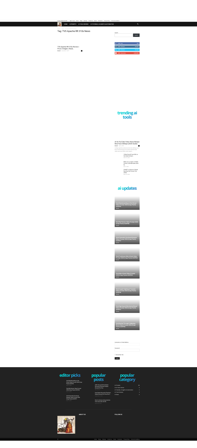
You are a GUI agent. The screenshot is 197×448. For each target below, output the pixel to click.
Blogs (81, 20)
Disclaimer (100, 20)
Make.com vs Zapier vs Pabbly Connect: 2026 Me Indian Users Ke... (131, 163)
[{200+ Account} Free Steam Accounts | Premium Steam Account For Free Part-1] (90, 386)
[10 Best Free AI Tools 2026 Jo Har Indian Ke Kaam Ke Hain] (118, 156)
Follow (137, 46)
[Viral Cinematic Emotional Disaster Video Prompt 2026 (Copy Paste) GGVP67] (127, 235)
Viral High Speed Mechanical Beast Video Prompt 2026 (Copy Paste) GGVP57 (126, 307)
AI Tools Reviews (83, 24)
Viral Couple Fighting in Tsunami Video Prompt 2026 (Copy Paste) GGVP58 (126, 290)
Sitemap (85, 20)
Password (117, 348)
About (95, 20)
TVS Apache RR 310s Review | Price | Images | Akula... (68, 49)
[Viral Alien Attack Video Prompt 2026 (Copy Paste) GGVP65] (127, 270)
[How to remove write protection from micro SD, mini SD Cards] (88, 402)
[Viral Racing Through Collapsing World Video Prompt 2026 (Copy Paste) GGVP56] (127, 321)
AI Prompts (73, 24)
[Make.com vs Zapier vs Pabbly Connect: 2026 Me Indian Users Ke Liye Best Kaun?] (118, 163)
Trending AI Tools (127, 115)
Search (116, 32)
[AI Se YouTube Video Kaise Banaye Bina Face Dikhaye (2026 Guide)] (127, 131)
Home (77, 20)
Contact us (90, 20)
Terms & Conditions (115, 20)
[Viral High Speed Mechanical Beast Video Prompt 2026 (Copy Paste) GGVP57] (127, 304)
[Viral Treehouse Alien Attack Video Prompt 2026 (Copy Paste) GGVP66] (127, 252)
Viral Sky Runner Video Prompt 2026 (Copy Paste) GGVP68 (127, 222)
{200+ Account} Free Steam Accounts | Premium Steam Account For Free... (101, 386)
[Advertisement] (37, 9)
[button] (138, 24)
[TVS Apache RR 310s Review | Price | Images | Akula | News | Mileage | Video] (69, 40)
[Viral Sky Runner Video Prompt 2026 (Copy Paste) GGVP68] (127, 218)
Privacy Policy (107, 20)
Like (138, 43)
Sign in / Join (72, 20)
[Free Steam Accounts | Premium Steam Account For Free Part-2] (90, 394)
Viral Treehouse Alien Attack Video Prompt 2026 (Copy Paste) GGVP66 (127, 257)
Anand (58, 52)
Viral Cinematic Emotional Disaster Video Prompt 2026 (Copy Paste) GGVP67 (126, 239)
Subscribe (136, 53)
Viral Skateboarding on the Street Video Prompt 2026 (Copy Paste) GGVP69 (126, 204)
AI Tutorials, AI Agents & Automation (102, 24)
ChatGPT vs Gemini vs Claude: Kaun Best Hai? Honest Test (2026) (131, 171)
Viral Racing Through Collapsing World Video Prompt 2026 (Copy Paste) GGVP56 (126, 325)
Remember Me (119, 354)
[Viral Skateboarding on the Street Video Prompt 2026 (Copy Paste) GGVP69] (127, 201)
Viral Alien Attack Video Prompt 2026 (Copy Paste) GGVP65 (125, 274)
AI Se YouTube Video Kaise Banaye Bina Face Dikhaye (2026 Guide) (127, 143)
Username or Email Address (122, 342)
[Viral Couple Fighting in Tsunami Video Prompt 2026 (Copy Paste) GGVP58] (127, 287)
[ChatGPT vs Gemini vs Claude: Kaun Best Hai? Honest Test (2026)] (118, 171)
